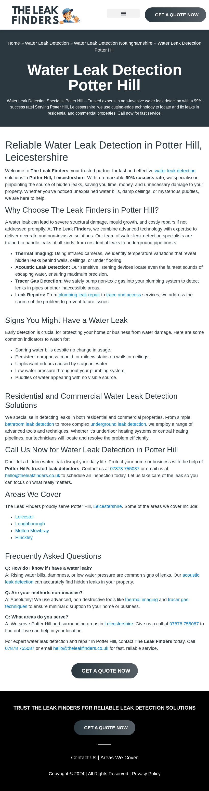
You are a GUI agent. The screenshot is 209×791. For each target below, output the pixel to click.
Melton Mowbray (32, 530)
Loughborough (30, 523)
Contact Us (83, 757)
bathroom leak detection (29, 424)
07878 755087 (124, 468)
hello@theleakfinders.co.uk (32, 475)
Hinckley (24, 537)
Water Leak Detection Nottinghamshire (113, 43)
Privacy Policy (146, 773)
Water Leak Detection (47, 43)
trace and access (123, 294)
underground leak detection (118, 424)
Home (14, 43)
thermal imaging (141, 599)
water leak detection (175, 170)
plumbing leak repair (79, 294)
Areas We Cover (119, 757)
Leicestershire (107, 506)
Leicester (24, 516)
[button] (123, 13)
